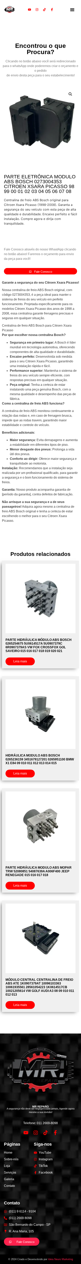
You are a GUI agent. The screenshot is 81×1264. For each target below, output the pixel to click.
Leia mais (20, 661)
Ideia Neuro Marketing (60, 1259)
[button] (72, 9)
